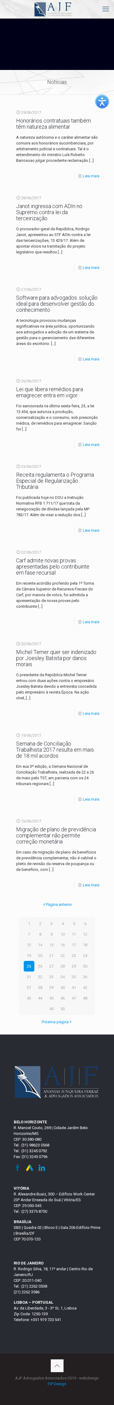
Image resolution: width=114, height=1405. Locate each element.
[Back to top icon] (57, 1365)
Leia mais (91, 176)
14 (40, 945)
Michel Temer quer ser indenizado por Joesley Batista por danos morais (56, 658)
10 (62, 934)
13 (29, 945)
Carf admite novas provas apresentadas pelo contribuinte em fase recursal (52, 566)
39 (51, 987)
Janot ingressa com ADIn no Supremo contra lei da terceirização (49, 212)
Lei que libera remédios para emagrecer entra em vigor (49, 392)
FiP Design (57, 1384)
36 (85, 977)
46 (62, 998)
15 (51, 945)
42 (85, 987)
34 (62, 977)
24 (85, 955)
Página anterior (59, 904)
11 (74, 934)
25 (29, 966)
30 (85, 966)
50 (62, 1009)
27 (51, 966)
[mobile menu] (106, 9)
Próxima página (55, 1022)
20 (40, 955)
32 (40, 977)
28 (62, 966)
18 (85, 945)
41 (74, 987)
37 (29, 987)
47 (74, 998)
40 (62, 987)
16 (62, 945)
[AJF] (53, 9)
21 (51, 955)
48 (85, 998)
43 (29, 998)
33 (51, 977)
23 (74, 955)
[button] (102, 101)
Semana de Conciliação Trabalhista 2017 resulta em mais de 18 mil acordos (55, 749)
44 (40, 998)
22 (62, 955)
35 (74, 977)
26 (40, 966)
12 (85, 934)
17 (74, 945)
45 (51, 998)
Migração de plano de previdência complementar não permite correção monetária (56, 835)
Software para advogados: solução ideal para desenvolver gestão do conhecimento (57, 303)
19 (29, 955)
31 (29, 977)
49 (51, 1009)
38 (40, 987)
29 (74, 966)
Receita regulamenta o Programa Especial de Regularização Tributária (55, 480)
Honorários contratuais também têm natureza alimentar (53, 123)
